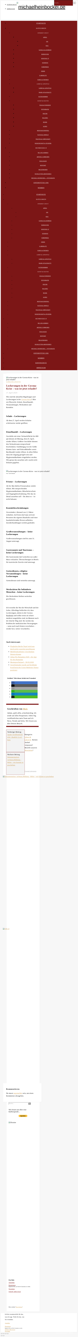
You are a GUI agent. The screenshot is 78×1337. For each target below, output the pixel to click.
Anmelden (12, 1282)
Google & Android (45, 50)
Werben (41, 188)
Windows (45, 62)
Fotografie (45, 109)
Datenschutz (12, 4)
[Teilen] (3, 1333)
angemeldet (18, 1093)
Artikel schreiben (43, 156)
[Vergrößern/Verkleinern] (8, 1333)
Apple (45, 37)
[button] (13, 683)
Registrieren (43, 169)
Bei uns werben (43, 152)
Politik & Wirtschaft (43, 139)
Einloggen (43, 161)
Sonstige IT (45, 58)
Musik (45, 122)
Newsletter (29, 750)
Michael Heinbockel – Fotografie (43, 178)
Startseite (41, 23)
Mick (25, 709)
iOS (47, 41)
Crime (43, 71)
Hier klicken (19, 1307)
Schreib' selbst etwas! (15, 1291)
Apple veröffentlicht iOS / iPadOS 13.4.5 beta (15, 737)
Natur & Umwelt (43, 134)
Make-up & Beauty (45, 92)
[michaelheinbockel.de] (41, 7)
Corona (27, 771)
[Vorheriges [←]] (1, 1335)
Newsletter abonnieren (43, 173)
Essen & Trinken (43, 79)
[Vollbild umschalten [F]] (5, 1333)
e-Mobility (43, 75)
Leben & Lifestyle (45, 88)
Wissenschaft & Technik (43, 143)
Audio (45, 126)
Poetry (45, 113)
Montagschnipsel (43, 130)
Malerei (45, 117)
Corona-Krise (26, 399)
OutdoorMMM (43, 96)
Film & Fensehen (45, 105)
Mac (47, 45)
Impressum (11, 9)
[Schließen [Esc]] (1, 1333)
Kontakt (43, 165)
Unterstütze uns (41, 183)
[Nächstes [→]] (3, 1335)
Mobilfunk (45, 54)
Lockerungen (32, 771)
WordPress (45, 66)
